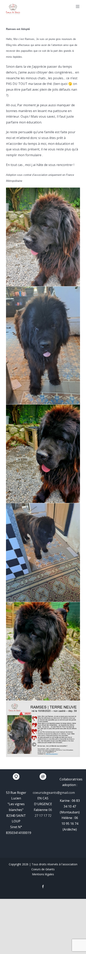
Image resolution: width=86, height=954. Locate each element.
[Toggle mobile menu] (78, 6)
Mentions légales (43, 874)
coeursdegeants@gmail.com (54, 792)
